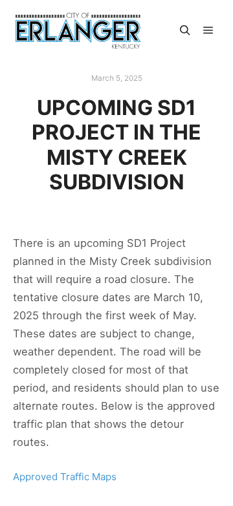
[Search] (185, 30)
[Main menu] (208, 30)
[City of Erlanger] (77, 30)
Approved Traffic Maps (64, 476)
